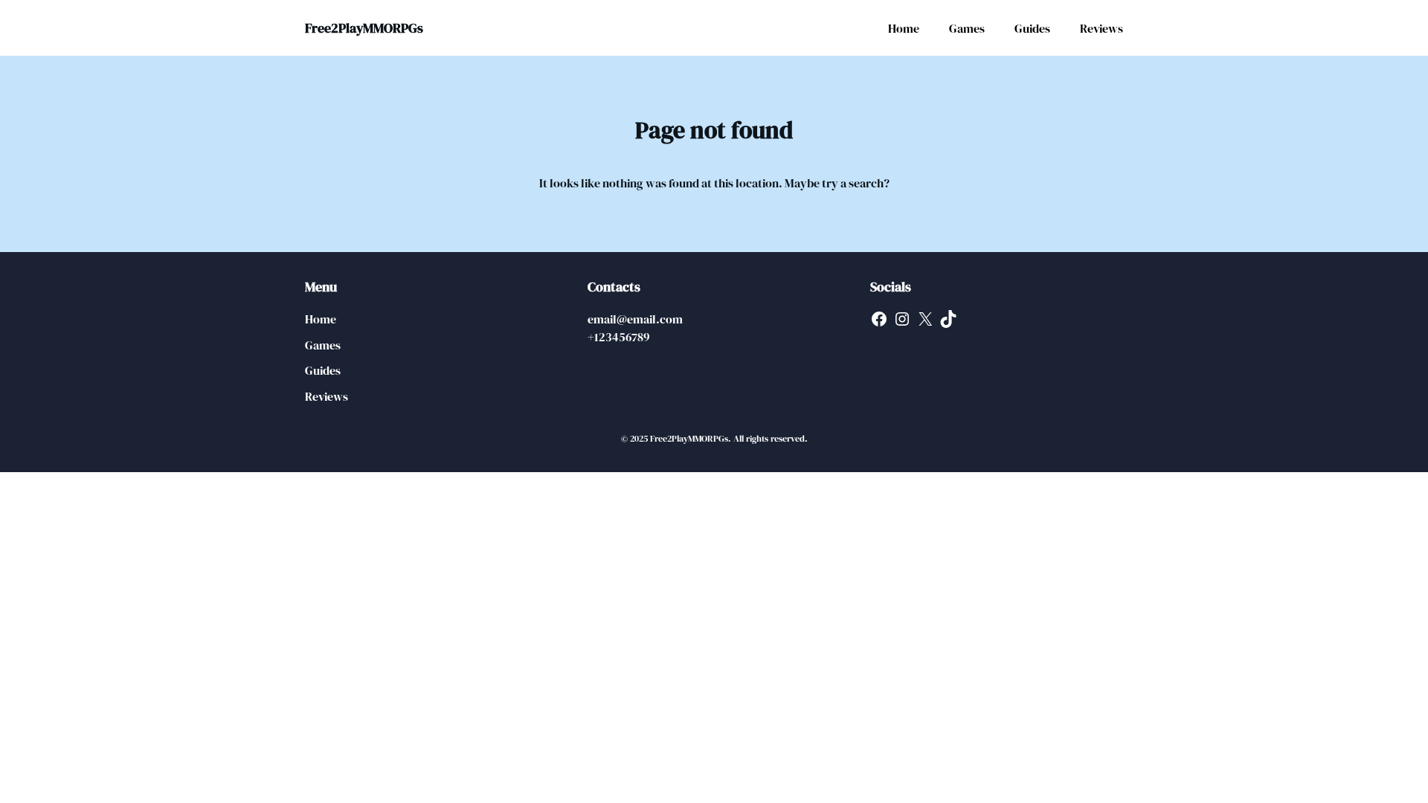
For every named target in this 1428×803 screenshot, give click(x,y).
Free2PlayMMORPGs (364, 28)
